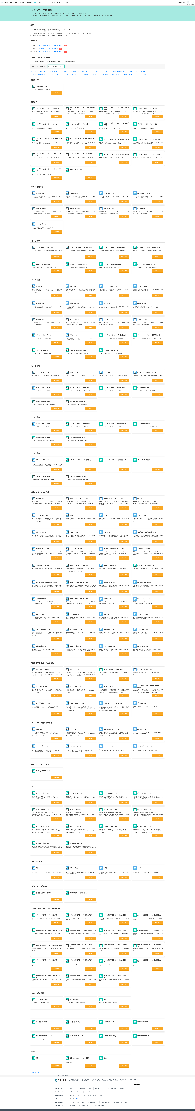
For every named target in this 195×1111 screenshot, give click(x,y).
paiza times (86, 1095)
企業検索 (122, 1088)
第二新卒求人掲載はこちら (120, 1102)
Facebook (80, 1099)
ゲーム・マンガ (51, 2)
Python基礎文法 (52, 71)
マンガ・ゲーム (88, 1092)
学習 (71, 1092)
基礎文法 (42, 71)
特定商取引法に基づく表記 (90, 1109)
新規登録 (192, 4)
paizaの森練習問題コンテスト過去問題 (110, 75)
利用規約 (62, 1109)
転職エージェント (99, 1088)
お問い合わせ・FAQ (83, 1105)
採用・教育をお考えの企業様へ (77, 1102)
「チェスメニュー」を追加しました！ (48, 48)
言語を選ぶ (56, 93)
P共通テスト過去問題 (90, 75)
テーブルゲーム (76, 75)
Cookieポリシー (80, 1109)
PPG (138, 75)
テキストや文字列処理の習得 (38, 75)
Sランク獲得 (105, 71)
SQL (67, 75)
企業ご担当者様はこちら (181, 2)
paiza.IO (102, 1095)
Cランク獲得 (74, 71)
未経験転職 (82, 1088)
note (94, 1095)
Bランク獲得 (84, 71)
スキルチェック (78, 1092)
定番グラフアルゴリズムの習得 (137, 71)
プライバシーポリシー (71, 1109)
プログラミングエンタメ (56, 75)
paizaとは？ (65, 2)
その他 (144, 75)
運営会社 (56, 1109)
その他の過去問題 (129, 75)
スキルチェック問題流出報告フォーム (100, 1105)
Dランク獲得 (64, 71)
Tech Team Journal (75, 1095)
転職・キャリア (74, 1088)
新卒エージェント (111, 1088)
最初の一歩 (33, 71)
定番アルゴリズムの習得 (118, 71)
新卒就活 (90, 1088)
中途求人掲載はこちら (93, 1102)
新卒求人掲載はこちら (106, 1102)
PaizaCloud (110, 1095)
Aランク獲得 (94, 71)
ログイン (188, 4)
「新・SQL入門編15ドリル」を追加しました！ (51, 45)
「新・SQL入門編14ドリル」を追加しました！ (51, 52)
